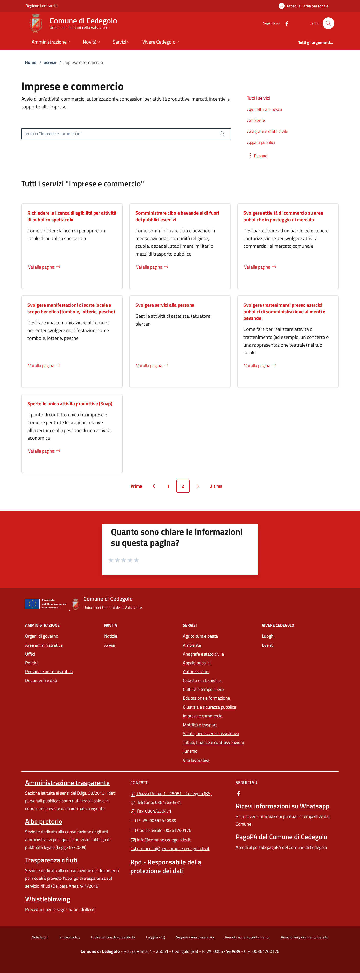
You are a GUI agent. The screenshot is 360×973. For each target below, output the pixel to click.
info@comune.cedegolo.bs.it (163, 839)
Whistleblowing (47, 899)
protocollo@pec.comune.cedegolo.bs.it (172, 848)
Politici (31, 662)
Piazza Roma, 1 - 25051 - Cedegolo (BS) (182, 793)
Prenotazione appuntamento (247, 937)
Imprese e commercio (203, 716)
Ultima (217, 488)
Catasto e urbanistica (202, 680)
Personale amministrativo (49, 671)
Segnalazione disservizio (195, 937)
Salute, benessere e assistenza (211, 733)
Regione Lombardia (42, 5)
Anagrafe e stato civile (203, 654)
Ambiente (192, 645)
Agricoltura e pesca (200, 636)
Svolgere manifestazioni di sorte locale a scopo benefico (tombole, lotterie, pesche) (71, 308)
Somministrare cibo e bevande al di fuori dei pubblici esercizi (177, 216)
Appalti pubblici (197, 662)
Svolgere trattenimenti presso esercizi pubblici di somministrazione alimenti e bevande (284, 311)
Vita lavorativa (196, 760)
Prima (138, 488)
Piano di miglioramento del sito (304, 937)
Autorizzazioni (196, 671)
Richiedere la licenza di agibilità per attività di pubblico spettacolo (71, 216)
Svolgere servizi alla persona (164, 305)
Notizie (110, 636)
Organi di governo (41, 636)
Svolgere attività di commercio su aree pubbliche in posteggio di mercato (283, 216)
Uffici (30, 654)
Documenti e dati (41, 680)
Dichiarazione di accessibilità (113, 937)
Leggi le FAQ (155, 937)
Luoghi (268, 636)
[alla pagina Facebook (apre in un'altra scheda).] (285, 23)
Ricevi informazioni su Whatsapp (283, 806)
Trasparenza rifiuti (51, 860)
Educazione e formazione (206, 698)
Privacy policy (69, 937)
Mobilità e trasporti (200, 724)
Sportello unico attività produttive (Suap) (69, 403)
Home (30, 62)
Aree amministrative (44, 645)
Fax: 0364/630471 (153, 811)
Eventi (268, 645)
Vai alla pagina (41, 267)
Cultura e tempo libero (203, 689)
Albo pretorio (43, 821)
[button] (258, 155)
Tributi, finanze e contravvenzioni (213, 742)
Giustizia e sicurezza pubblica (209, 707)
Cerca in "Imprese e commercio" (53, 133)
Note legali (40, 937)
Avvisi (109, 645)
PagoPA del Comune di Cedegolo (281, 837)
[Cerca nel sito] (328, 23)
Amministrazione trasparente (67, 782)
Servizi (50, 62)
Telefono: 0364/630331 (158, 802)
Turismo (190, 751)
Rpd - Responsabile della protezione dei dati (165, 866)
